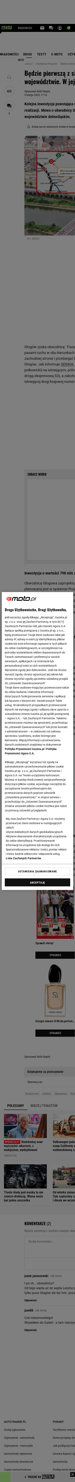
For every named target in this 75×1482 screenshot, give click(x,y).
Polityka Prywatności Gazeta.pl (24, 749)
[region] (37, 741)
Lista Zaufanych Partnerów (23, 858)
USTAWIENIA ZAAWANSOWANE (37, 871)
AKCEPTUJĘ (37, 882)
